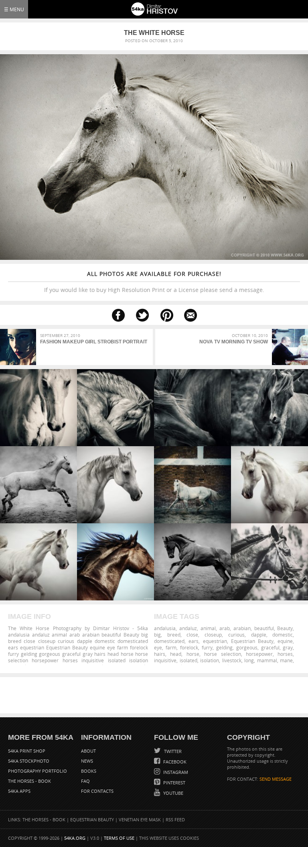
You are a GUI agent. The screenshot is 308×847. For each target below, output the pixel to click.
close (192, 634)
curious (236, 634)
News (87, 761)
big (157, 634)
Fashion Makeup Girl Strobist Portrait (93, 342)
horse (192, 654)
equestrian (215, 641)
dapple (258, 634)
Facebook (174, 762)
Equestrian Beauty (252, 641)
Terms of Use (119, 838)
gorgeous (246, 647)
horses (285, 654)
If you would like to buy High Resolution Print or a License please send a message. (154, 282)
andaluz (188, 628)
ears (193, 641)
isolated (188, 660)
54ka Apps (19, 791)
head (175, 654)
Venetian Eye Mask (140, 819)
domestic (282, 634)
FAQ (85, 781)
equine (285, 641)
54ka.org (74, 838)
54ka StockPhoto (28, 761)
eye (158, 647)
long (249, 660)
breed (173, 634)
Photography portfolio (37, 771)
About (88, 751)
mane (286, 660)
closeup (213, 634)
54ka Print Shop (26, 751)
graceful (270, 647)
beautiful (264, 628)
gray (288, 647)
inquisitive (165, 660)
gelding (224, 647)
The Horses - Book (29, 781)
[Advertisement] (156, 695)
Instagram (175, 772)
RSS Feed (175, 819)
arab (224, 628)
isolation (209, 660)
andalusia (165, 628)
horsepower (259, 654)
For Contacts (97, 791)
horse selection (222, 654)
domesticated (169, 641)
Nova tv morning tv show (233, 342)
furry (207, 647)
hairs (159, 654)
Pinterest (173, 783)
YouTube (172, 793)
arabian (242, 628)
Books (88, 771)
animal (208, 628)
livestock (231, 660)
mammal (267, 660)
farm (171, 647)
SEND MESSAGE (275, 779)
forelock (189, 647)
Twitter (172, 751)
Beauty (285, 628)
